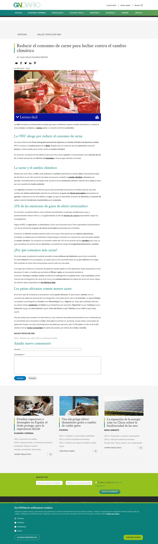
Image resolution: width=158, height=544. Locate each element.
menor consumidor (35, 328)
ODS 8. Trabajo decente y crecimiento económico (33, 443)
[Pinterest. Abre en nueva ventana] (35, 63)
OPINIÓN (125, 13)
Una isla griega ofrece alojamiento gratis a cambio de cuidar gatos (79, 422)
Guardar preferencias (27, 537)
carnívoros (32, 305)
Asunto (17, 349)
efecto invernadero (78, 193)
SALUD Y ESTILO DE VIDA (49, 34)
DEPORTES (94, 13)
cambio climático (75, 177)
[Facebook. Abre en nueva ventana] (21, 63)
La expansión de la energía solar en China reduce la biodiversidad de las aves (123, 422)
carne (33, 338)
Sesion (19, 531)
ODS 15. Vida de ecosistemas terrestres (74, 439)
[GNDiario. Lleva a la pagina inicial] (26, 5)
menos (39, 128)
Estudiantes (18, 446)
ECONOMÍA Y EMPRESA (37, 13)
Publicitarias (21, 527)
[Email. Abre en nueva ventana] (16, 63)
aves (129, 443)
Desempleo (36, 449)
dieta (48, 146)
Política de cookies (112, 514)
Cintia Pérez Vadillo (67, 451)
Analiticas (20, 523)
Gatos (94, 443)
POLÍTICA (18, 13)
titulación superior (31, 446)
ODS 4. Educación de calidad (25, 439)
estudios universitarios (22, 449)
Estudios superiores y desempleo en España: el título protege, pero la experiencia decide (32, 424)
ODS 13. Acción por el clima (46, 338)
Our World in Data (48, 283)
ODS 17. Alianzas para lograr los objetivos (75, 443)
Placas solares (121, 443)
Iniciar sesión (125, 5)
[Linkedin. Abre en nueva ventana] (30, 63)
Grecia (61, 446)
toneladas (50, 158)
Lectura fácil (111, 5)
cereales (85, 241)
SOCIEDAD (110, 13)
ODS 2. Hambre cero (22, 338)
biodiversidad (137, 443)
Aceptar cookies (133, 537)
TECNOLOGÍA (57, 13)
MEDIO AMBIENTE (111, 430)
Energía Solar (109, 443)
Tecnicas (20, 518)
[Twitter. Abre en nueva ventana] (25, 63)
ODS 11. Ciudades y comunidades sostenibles (77, 436)
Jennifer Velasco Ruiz (22, 454)
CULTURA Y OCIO (76, 13)
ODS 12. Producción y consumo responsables (121, 436)
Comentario (19, 355)
